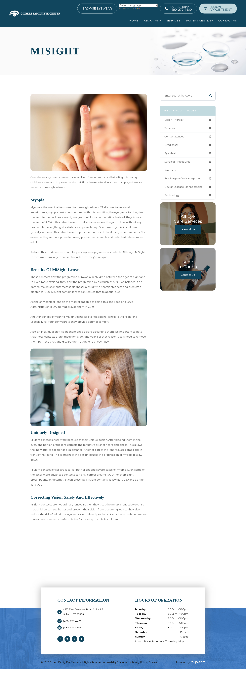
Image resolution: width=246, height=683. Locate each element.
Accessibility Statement (116, 662)
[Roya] (198, 662)
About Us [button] (151, 20)
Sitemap (153, 662)
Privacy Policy (139, 662)
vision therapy (174, 119)
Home (133, 20)
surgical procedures (177, 161)
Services (173, 20)
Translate (146, 8)
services (169, 128)
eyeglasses (171, 145)
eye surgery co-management (183, 178)
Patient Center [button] (198, 20)
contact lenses (174, 136)
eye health (171, 153)
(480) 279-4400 (72, 621)
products (170, 170)
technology (171, 195)
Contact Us (227, 20)
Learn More (188, 229)
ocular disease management (183, 186)
